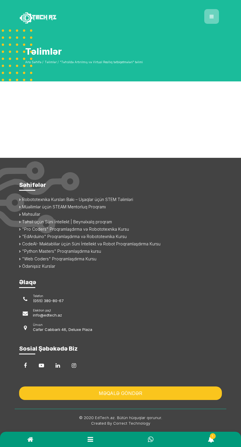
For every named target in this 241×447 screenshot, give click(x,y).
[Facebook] (25, 366)
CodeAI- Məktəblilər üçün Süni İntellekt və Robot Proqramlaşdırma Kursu (90, 243)
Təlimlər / (51, 62)
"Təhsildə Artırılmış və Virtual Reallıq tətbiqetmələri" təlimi (101, 62)
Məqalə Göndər (120, 393)
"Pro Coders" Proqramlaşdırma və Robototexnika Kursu (75, 229)
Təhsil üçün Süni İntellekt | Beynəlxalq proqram (66, 221)
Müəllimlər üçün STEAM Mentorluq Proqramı (63, 206)
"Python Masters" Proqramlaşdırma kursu (61, 251)
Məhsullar (30, 214)
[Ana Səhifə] (67, 14)
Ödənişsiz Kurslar (38, 266)
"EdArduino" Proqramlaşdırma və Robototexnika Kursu (74, 236)
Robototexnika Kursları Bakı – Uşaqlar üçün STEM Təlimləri (77, 199)
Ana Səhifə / (34, 62)
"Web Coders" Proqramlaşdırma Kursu (58, 258)
